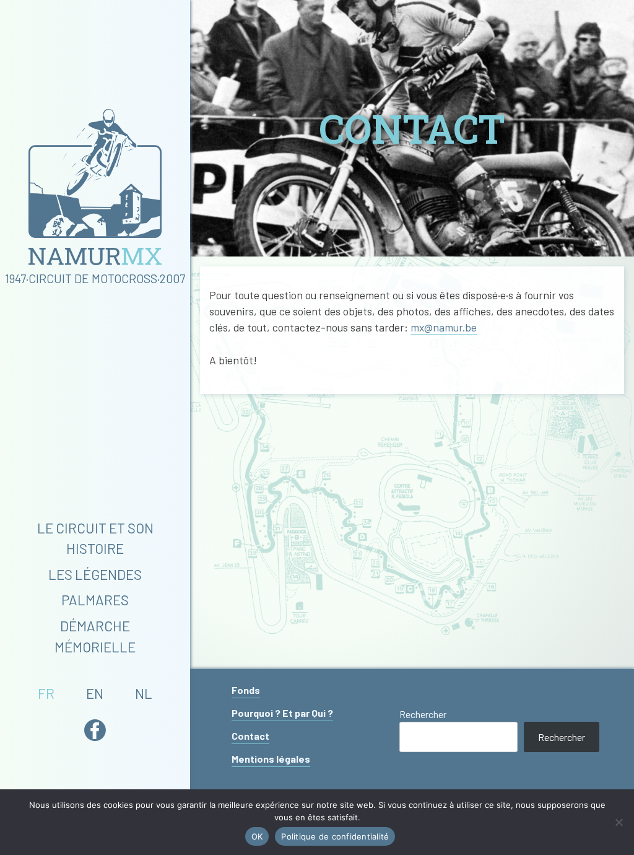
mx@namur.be (443, 327)
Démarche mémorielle (95, 636)
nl (143, 693)
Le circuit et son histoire (95, 538)
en (94, 693)
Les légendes (95, 574)
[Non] (618, 822)
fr (46, 693)
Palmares (95, 600)
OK (257, 836)
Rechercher (422, 714)
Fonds (246, 690)
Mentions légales (271, 759)
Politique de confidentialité (335, 836)
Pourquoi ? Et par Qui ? (282, 713)
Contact (250, 736)
